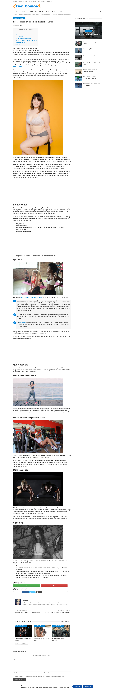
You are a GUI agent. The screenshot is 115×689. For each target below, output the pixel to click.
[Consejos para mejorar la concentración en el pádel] (78, 78)
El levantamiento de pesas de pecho (26, 40)
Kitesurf (54, 11)
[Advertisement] (56, 39)
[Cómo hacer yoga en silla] (78, 57)
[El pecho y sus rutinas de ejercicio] (61, 631)
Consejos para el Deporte (36, 11)
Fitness (23, 11)
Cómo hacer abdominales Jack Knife (88, 34)
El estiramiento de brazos (23, 38)
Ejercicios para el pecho (19, 18)
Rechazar (88, 686)
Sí (26, 586)
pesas (28, 589)
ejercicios (19, 589)
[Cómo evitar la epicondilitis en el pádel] (78, 64)
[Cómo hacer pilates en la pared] (78, 50)
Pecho (24, 589)
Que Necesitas (18, 37)
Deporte (16, 11)
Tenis (60, 11)
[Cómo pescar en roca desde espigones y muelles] (78, 71)
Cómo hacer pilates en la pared (91, 49)
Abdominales (88, 31)
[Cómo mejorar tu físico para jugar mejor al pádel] (78, 85)
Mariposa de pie (20, 42)
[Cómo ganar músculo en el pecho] (42, 631)
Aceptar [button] (77, 686)
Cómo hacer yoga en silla (89, 55)
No (54, 586)
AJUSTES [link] (66, 687)
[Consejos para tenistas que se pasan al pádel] (78, 43)
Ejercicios (19, 35)
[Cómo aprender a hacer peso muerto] (23, 631)
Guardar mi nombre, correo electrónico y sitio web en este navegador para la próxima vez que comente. (40, 676)
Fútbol (47, 11)
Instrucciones (18, 33)
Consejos (17, 44)
